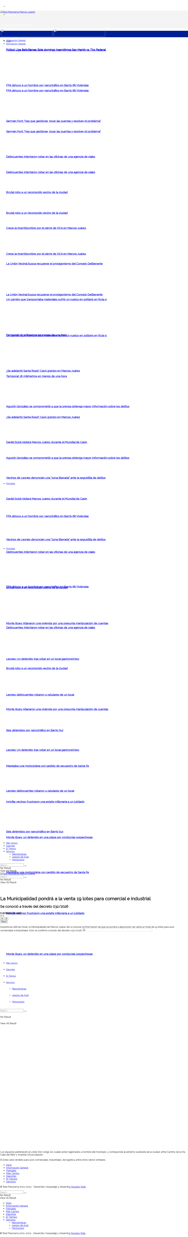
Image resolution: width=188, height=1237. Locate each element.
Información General (16, 40)
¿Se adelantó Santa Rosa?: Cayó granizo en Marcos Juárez (43, 370)
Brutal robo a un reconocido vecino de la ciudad (37, 192)
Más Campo (12, 843)
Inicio (8, 34)
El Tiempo (11, 848)
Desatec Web (78, 1186)
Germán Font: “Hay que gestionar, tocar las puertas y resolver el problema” (53, 121)
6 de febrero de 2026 (10, 913)
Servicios (10, 851)
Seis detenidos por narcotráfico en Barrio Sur (34, 730)
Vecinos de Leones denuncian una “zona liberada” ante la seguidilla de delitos (56, 477)
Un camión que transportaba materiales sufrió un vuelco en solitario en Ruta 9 (56, 299)
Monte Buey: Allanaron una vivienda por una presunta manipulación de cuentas (57, 623)
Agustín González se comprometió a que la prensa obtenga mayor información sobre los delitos (67, 457)
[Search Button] (25, 865)
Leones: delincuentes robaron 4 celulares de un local (40, 694)
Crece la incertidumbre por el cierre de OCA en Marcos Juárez (46, 228)
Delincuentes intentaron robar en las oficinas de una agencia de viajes (50, 627)
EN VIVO (10, 6)
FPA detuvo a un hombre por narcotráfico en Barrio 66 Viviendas (47, 85)
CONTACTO (11, 14)
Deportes (10, 846)
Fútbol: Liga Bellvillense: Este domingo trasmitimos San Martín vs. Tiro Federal (56, 49)
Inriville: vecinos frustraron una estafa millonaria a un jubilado (45, 913)
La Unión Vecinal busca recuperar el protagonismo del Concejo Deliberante (54, 263)
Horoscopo (18, 859)
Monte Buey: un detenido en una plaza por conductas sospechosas (49, 837)
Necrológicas (19, 854)
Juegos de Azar (20, 856)
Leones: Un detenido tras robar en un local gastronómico (42, 658)
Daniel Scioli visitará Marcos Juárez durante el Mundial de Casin (46, 442)
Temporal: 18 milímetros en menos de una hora (36, 335)
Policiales (10, 548)
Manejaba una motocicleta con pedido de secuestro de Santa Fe (47, 872)
